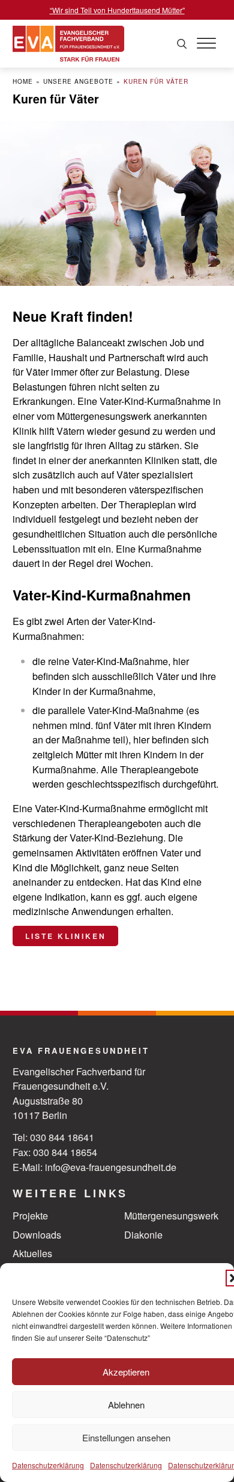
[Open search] (182, 44)
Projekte (30, 1215)
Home (23, 81)
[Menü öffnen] (206, 43)
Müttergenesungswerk (171, 1215)
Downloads (37, 1234)
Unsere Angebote (78, 81)
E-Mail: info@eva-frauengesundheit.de (94, 1167)
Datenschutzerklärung (48, 1465)
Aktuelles (32, 1253)
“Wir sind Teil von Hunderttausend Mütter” (117, 10)
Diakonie (143, 1234)
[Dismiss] (228, 6)
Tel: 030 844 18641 (53, 1137)
